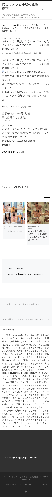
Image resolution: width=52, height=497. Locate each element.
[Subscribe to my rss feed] (26, 491)
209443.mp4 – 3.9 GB (13, 151)
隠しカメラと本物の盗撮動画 (25, 477)
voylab (8, 53)
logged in (22, 274)
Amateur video (15, 25)
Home (4, 25)
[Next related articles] (47, 194)
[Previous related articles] (40, 194)
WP (15, 484)
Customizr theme (40, 484)
